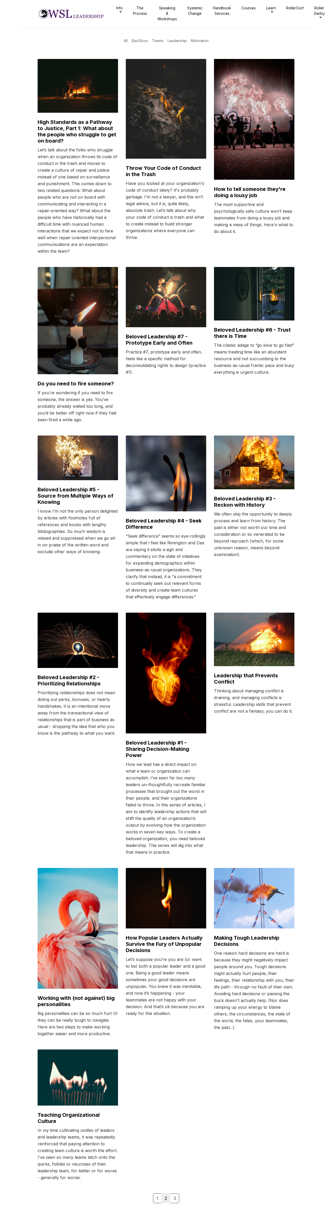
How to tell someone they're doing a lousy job (250, 192)
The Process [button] (140, 11)
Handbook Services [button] (222, 11)
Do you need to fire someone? (76, 383)
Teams (157, 40)
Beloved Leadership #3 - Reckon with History (245, 502)
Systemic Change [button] (195, 11)
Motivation (200, 40)
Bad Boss (140, 40)
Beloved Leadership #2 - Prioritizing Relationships (69, 680)
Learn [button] (271, 8)
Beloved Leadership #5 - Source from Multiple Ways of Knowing (75, 495)
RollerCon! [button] (295, 8)
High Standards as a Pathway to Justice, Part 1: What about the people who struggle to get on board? (77, 131)
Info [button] (119, 8)
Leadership (177, 40)
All (126, 40)
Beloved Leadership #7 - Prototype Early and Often (159, 339)
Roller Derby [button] (319, 11)
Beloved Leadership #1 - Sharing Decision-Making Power (157, 749)
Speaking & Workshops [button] (167, 13)
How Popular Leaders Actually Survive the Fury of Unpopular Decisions (164, 944)
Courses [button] (248, 8)
